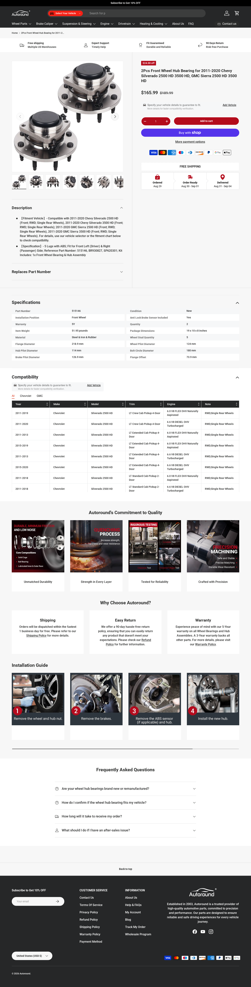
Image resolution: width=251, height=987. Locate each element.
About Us (178, 23)
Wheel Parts (19, 23)
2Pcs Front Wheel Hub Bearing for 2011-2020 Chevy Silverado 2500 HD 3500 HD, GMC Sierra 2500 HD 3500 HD (43, 33)
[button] (237, 13)
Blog (128, 919)
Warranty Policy (205, 644)
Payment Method (91, 941)
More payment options (190, 142)
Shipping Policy (36, 635)
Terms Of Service (91, 905)
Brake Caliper (44, 23)
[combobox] (126, 13)
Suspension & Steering (77, 23)
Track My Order (135, 927)
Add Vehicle (229, 105)
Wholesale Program (138, 934)
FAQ (191, 23)
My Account (133, 912)
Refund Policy (89, 919)
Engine (105, 23)
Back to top (125, 868)
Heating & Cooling (151, 23)
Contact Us (87, 897)
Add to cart (206, 121)
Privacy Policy (89, 912)
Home (15, 33)
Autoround (25, 973)
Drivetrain (124, 23)
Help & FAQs (133, 905)
